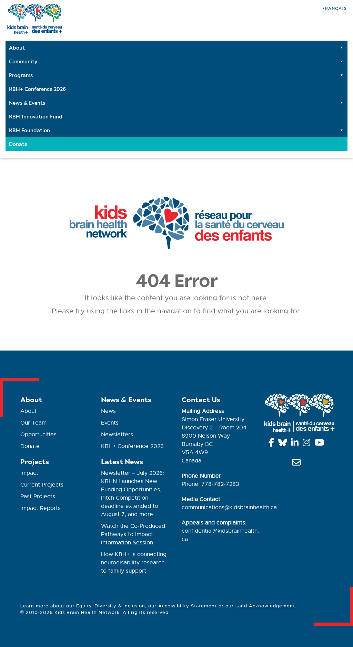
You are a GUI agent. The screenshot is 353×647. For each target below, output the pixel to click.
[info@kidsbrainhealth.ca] (297, 463)
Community (23, 61)
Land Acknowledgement (265, 606)
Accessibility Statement (187, 606)
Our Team (33, 422)
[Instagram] (308, 443)
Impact (29, 473)
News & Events (27, 103)
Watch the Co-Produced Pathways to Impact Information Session (133, 534)
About (17, 47)
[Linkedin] (296, 443)
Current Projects (41, 484)
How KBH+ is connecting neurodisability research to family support (134, 562)
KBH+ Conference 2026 (37, 89)
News (108, 411)
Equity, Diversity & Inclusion (110, 606)
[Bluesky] (283, 443)
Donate (18, 144)
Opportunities (38, 434)
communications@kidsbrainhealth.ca (229, 507)
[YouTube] (320, 443)
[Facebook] (272, 443)
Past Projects (37, 496)
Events (110, 422)
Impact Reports (40, 508)
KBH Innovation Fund (35, 116)
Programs (21, 75)
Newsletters (117, 434)
